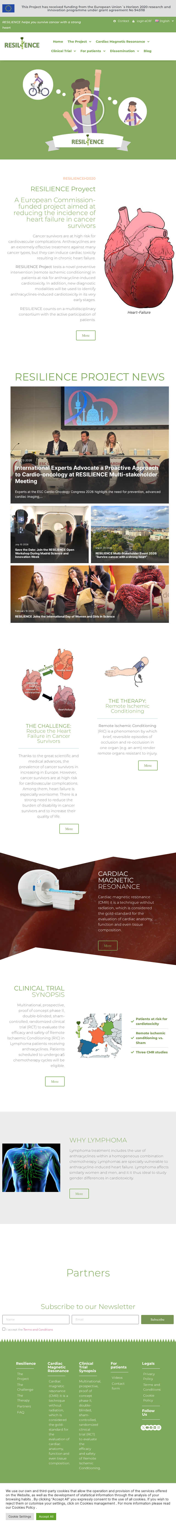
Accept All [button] (46, 1516)
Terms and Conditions (38, 1329)
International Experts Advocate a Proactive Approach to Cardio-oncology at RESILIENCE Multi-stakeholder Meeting (86, 474)
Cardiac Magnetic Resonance (58, 1367)
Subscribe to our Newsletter (88, 1306)
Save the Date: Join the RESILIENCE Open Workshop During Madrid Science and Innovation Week (44, 553)
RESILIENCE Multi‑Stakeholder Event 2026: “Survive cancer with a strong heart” (126, 555)
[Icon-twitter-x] (143, 1427)
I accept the (29, 1329)
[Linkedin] (155, 1427)
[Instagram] (158, 1427)
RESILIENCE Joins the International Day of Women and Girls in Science (65, 616)
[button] (88, 110)
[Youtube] (147, 1427)
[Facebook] (151, 1427)
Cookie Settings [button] (19, 1516)
